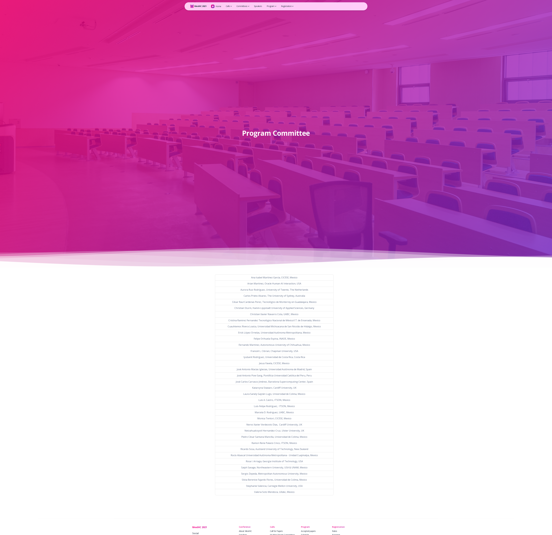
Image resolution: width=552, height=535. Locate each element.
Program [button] (270, 6)
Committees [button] (241, 6)
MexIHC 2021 (200, 6)
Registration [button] (286, 6)
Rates (334, 531)
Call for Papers (276, 531)
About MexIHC (245, 531)
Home (218, 6)
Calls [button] (228, 6)
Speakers (258, 6)
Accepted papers (308, 531)
